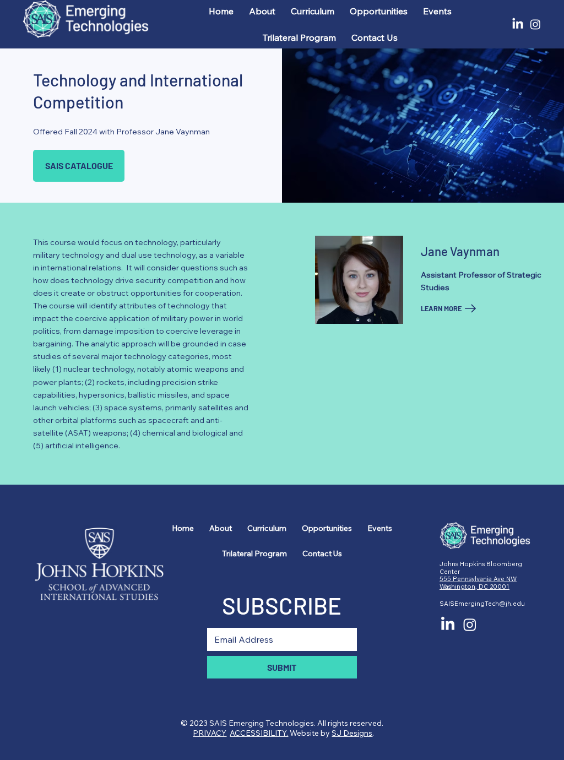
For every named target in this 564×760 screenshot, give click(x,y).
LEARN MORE (441, 308)
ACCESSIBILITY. (259, 733)
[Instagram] (535, 24)
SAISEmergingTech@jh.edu (482, 603)
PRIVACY (209, 733)
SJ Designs (352, 733)
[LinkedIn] (517, 24)
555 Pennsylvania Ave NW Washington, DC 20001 (478, 582)
